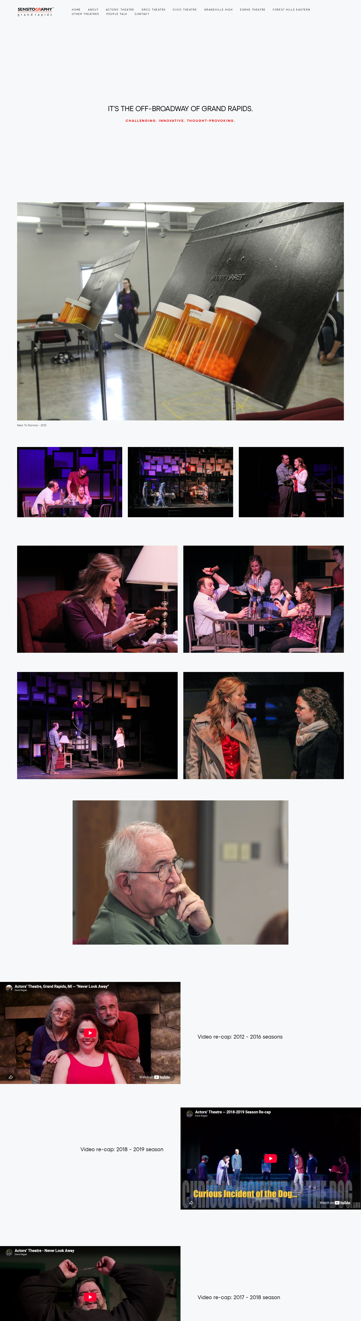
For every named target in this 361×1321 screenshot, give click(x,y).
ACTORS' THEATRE (120, 9)
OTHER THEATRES (85, 13)
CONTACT (142, 13)
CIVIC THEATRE (185, 9)
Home (76, 9)
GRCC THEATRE (154, 9)
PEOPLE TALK (116, 13)
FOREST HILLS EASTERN (291, 9)
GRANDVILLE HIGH (218, 9)
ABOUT (93, 9)
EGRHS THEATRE (253, 9)
